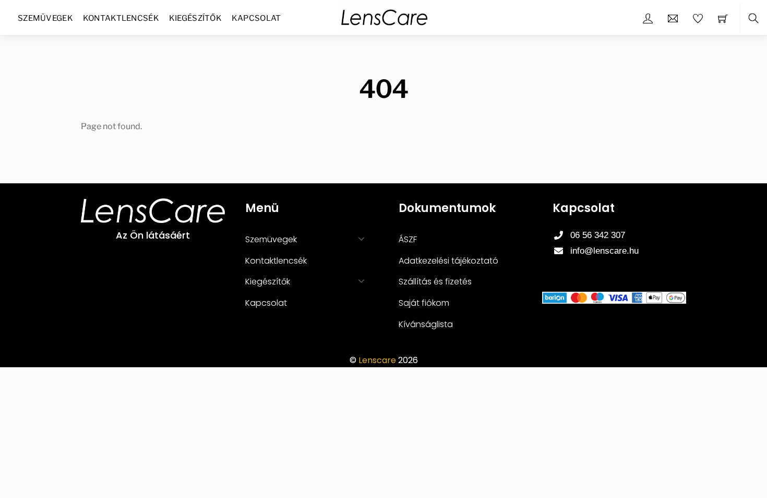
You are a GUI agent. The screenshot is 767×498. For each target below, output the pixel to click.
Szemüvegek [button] (271, 239)
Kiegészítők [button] (267, 282)
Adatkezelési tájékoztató (448, 261)
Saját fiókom (424, 303)
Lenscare (377, 360)
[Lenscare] (384, 16)
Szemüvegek (45, 18)
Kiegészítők (195, 18)
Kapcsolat (256, 18)
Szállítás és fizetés (435, 282)
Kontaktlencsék (121, 18)
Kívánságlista (426, 324)
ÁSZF (408, 239)
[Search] (753, 18)
